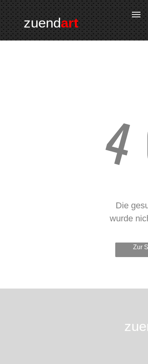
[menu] (136, 14)
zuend (42, 22)
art (70, 22)
